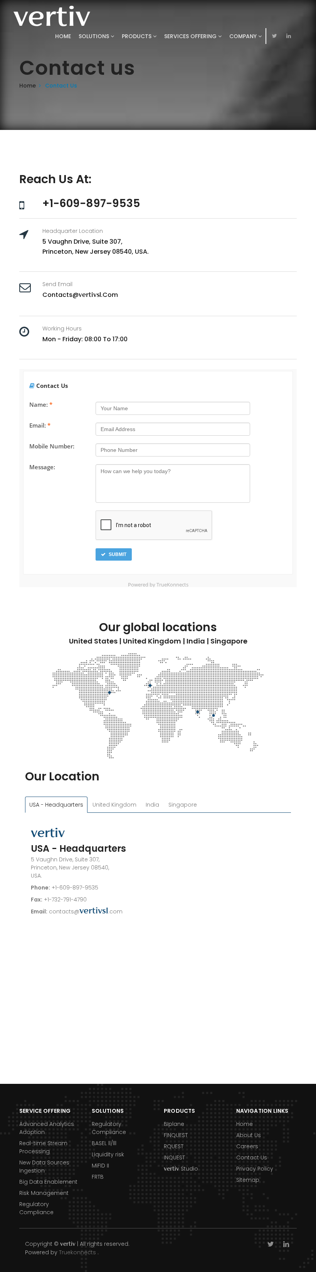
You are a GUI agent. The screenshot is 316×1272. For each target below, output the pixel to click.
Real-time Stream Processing (43, 1147)
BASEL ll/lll (104, 1143)
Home (63, 36)
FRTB (98, 1177)
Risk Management (44, 1193)
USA (56, 805)
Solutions (95, 36)
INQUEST (174, 1157)
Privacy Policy (254, 1169)
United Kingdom (114, 805)
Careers (247, 1146)
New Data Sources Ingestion (44, 1166)
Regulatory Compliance (36, 1208)
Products (137, 36)
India (152, 805)
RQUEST (173, 1146)
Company (243, 36)
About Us (248, 1135)
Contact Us (251, 1157)
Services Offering (191, 36)
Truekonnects (77, 1252)
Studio (181, 1169)
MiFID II (100, 1165)
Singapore (182, 805)
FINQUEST (176, 1135)
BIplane (174, 1124)
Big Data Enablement (48, 1182)
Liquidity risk (108, 1154)
